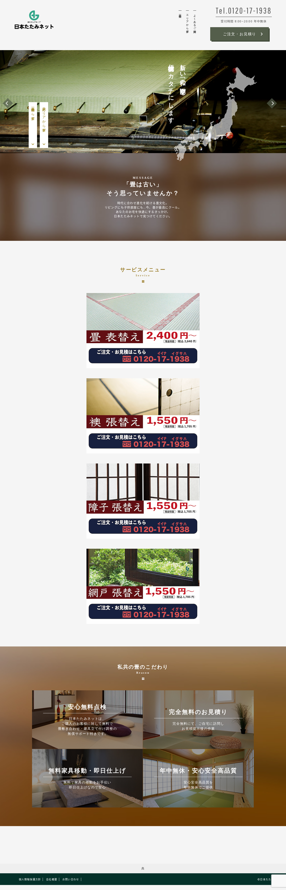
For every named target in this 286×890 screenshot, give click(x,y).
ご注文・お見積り (239, 34)
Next (272, 103)
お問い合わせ (70, 879)
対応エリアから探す (44, 117)
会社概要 (51, 879)
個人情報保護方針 (30, 879)
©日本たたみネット (270, 879)
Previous (8, 103)
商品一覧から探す (33, 112)
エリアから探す (187, 22)
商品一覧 (180, 13)
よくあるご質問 (194, 21)
